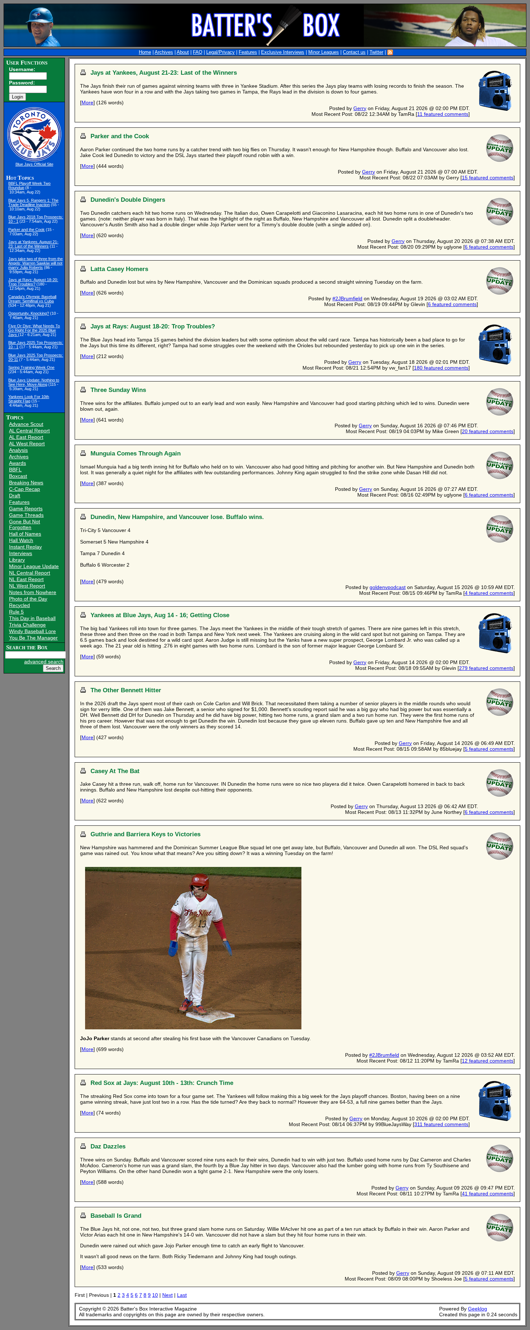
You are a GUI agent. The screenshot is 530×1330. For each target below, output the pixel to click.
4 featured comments (489, 593)
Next (167, 1295)
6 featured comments (489, 247)
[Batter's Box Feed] (390, 52)
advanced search (43, 661)
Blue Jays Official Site (34, 164)
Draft (14, 495)
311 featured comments (441, 1124)
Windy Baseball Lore (32, 631)
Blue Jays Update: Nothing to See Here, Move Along (33, 382)
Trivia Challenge (27, 625)
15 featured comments (487, 177)
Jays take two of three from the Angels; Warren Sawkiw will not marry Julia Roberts (35, 263)
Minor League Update (34, 566)
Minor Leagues (323, 52)
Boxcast (18, 476)
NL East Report (26, 579)
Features (248, 52)
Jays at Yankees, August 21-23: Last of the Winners (33, 244)
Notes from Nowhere (32, 592)
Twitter (376, 52)
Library (17, 560)
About (183, 52)
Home (145, 52)
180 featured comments (441, 368)
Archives (164, 52)
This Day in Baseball (32, 618)
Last (182, 1295)
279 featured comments (486, 668)
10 (155, 1295)
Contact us (354, 52)
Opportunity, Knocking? (28, 313)
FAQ (197, 52)
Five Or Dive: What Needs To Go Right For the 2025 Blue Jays (34, 330)
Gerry (359, 108)
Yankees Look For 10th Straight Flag (28, 398)
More (87, 102)
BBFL (15, 469)
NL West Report (27, 586)
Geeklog (477, 1309)
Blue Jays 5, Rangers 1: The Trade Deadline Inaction (33, 202)
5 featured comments (489, 749)
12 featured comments (487, 1061)
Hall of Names (25, 534)
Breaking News (26, 482)
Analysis (18, 450)
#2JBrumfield (347, 298)
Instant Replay (25, 547)
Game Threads (26, 515)
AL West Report (27, 443)
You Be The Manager (33, 638)
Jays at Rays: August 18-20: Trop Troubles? (33, 282)
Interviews (20, 553)
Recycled (19, 605)
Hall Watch (21, 540)
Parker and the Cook (26, 229)
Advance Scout (26, 424)
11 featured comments (442, 114)
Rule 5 (16, 612)
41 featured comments (487, 1193)
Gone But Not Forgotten (24, 524)
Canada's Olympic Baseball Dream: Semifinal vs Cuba (32, 299)
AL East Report (26, 437)
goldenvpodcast (388, 587)
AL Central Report (29, 430)
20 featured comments (487, 431)
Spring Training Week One (31, 367)
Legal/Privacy (220, 52)
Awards (17, 463)
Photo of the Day (28, 599)
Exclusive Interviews (282, 52)
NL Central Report (29, 573)
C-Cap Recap (24, 489)
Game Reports (26, 508)
